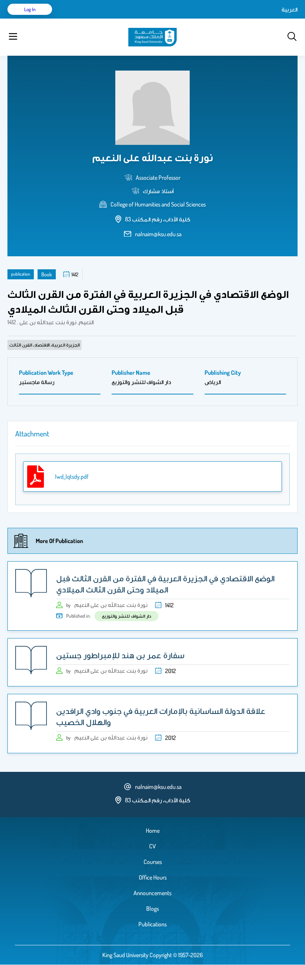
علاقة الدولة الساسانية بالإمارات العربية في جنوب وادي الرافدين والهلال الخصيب (161, 716)
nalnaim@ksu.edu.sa (158, 234)
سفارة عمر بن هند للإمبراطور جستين (120, 655)
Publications (152, 924)
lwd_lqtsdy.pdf (72, 476)
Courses (153, 861)
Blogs (152, 908)
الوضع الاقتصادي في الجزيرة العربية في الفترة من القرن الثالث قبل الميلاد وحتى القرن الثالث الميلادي (165, 583)
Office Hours (153, 877)
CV (152, 846)
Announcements (152, 893)
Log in (30, 9)
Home (153, 830)
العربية (290, 9)
